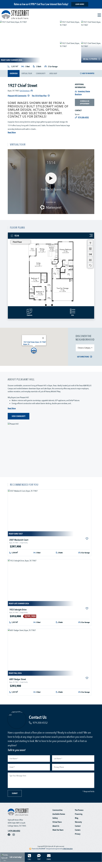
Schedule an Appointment (84, 102)
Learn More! (79, 4)
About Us (55, 826)
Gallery (55, 818)
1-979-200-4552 (14, 830)
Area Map (53, 73)
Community (40, 73)
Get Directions (83, 356)
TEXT (38, 859)
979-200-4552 (40, 723)
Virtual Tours (57, 822)
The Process (79, 810)
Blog (76, 818)
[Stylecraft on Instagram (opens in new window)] (15, 834)
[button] (34, 351)
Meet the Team (57, 830)
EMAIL (49, 859)
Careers (77, 830)
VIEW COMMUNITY (18, 416)
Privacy (77, 834)
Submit (15, 793)
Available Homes (58, 814)
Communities (57, 810)
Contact (78, 826)
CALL (29, 859)
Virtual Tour (27, 73)
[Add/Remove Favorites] (87, 538)
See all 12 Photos (90, 59)
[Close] (43, 338)
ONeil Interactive (68, 849)
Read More (12, 132)
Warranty (78, 822)
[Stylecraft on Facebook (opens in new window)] (10, 834)
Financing (78, 814)
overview (14, 73)
